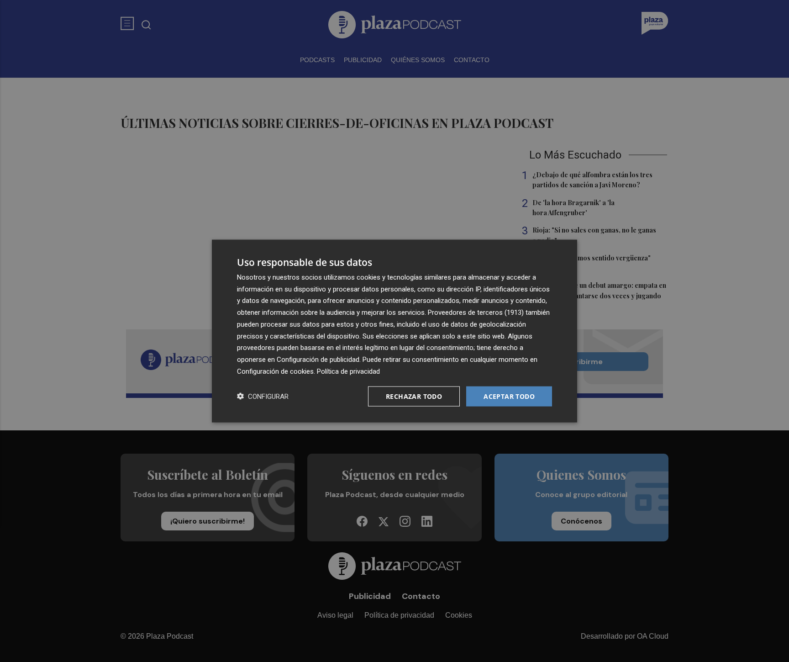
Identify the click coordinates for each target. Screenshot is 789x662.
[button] (263, 396)
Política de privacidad (348, 371)
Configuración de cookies (275, 371)
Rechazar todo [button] (414, 396)
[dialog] (394, 331)
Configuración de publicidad (318, 359)
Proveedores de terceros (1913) (476, 312)
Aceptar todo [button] (509, 396)
